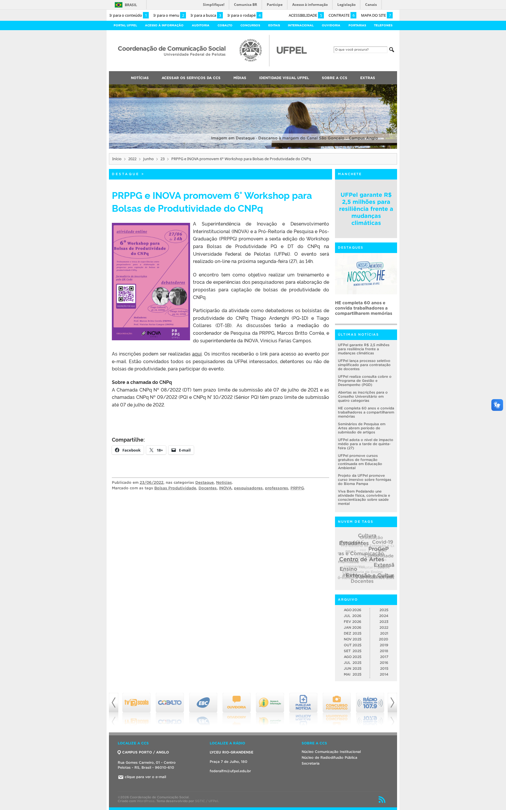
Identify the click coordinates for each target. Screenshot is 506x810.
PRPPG (297, 488)
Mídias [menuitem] (239, 78)
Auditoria (200, 25)
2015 (384, 668)
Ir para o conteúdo (128, 15)
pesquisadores (248, 488)
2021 (384, 633)
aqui (197, 353)
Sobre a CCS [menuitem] (334, 78)
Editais (274, 25)
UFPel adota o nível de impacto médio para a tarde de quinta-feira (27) (365, 444)
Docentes (208, 488)
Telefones (383, 25)
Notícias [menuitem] (140, 78)
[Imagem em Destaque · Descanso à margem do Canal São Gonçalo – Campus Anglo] (253, 147)
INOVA (225, 488)
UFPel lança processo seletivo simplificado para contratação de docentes (364, 365)
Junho (148, 158)
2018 (384, 651)
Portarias (357, 25)
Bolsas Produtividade (175, 488)
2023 (384, 621)
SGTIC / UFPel (206, 801)
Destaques (350, 247)
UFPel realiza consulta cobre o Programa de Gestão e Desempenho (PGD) (365, 381)
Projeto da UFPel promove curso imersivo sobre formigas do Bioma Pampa (364, 480)
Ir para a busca (206, 15)
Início (117, 158)
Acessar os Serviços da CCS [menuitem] (191, 78)
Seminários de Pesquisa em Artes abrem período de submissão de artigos (364, 308)
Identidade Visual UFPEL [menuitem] (284, 78)
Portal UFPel (125, 25)
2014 (384, 674)
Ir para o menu (168, 15)
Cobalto (225, 25)
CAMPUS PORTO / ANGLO (145, 752)
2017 (384, 657)
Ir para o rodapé (244, 15)
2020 (383, 639)
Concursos (250, 25)
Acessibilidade (305, 15)
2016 (384, 662)
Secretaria (310, 763)
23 (162, 158)
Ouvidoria (331, 25)
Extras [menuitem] (367, 78)
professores (276, 488)
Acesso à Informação (164, 25)
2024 (383, 616)
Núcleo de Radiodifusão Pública (329, 757)
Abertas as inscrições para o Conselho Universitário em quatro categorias (363, 396)
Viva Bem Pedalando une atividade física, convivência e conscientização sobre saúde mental (364, 497)
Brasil (131, 4)
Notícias (224, 482)
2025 (384, 610)
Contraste (342, 15)
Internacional (301, 25)
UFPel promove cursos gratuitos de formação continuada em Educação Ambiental (360, 462)
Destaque (125, 174)
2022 (132, 158)
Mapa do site (376, 15)
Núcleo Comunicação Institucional (331, 751)
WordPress (146, 801)
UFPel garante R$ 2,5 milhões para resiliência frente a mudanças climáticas (366, 209)
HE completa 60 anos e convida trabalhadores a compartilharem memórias (366, 412)
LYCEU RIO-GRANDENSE (231, 752)
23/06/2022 (151, 482)
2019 (384, 645)
